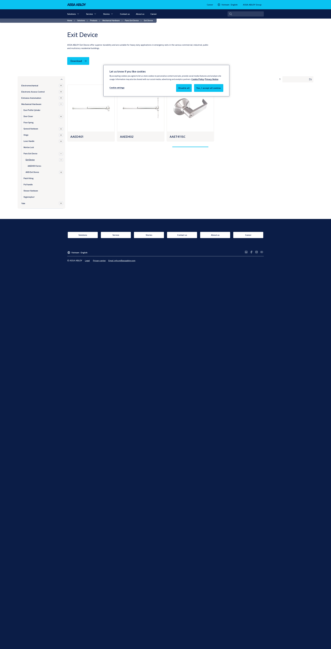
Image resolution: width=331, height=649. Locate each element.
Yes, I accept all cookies (208, 88)
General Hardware (31, 129)
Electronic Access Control (33, 91)
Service (89, 14)
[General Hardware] (61, 128)
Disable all (183, 88)
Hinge (26, 135)
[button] (78, 14)
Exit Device (30, 160)
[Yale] (61, 203)
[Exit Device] (61, 159)
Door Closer (28, 116)
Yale (23, 203)
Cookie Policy (197, 79)
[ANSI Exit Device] (61, 172)
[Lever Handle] (61, 141)
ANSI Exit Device (32, 172)
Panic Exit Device (30, 153)
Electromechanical (29, 85)
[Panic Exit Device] (61, 153)
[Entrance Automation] (61, 97)
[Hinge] (61, 135)
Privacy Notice (211, 79)
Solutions (71, 14)
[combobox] (246, 14)
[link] (210, 4)
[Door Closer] (61, 116)
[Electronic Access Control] (61, 91)
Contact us (125, 14)
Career (154, 14)
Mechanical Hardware (31, 104)
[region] (166, 80)
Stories (106, 14)
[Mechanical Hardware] (61, 104)
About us (140, 14)
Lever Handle (29, 141)
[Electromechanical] (61, 85)
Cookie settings (117, 88)
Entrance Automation (31, 97)
